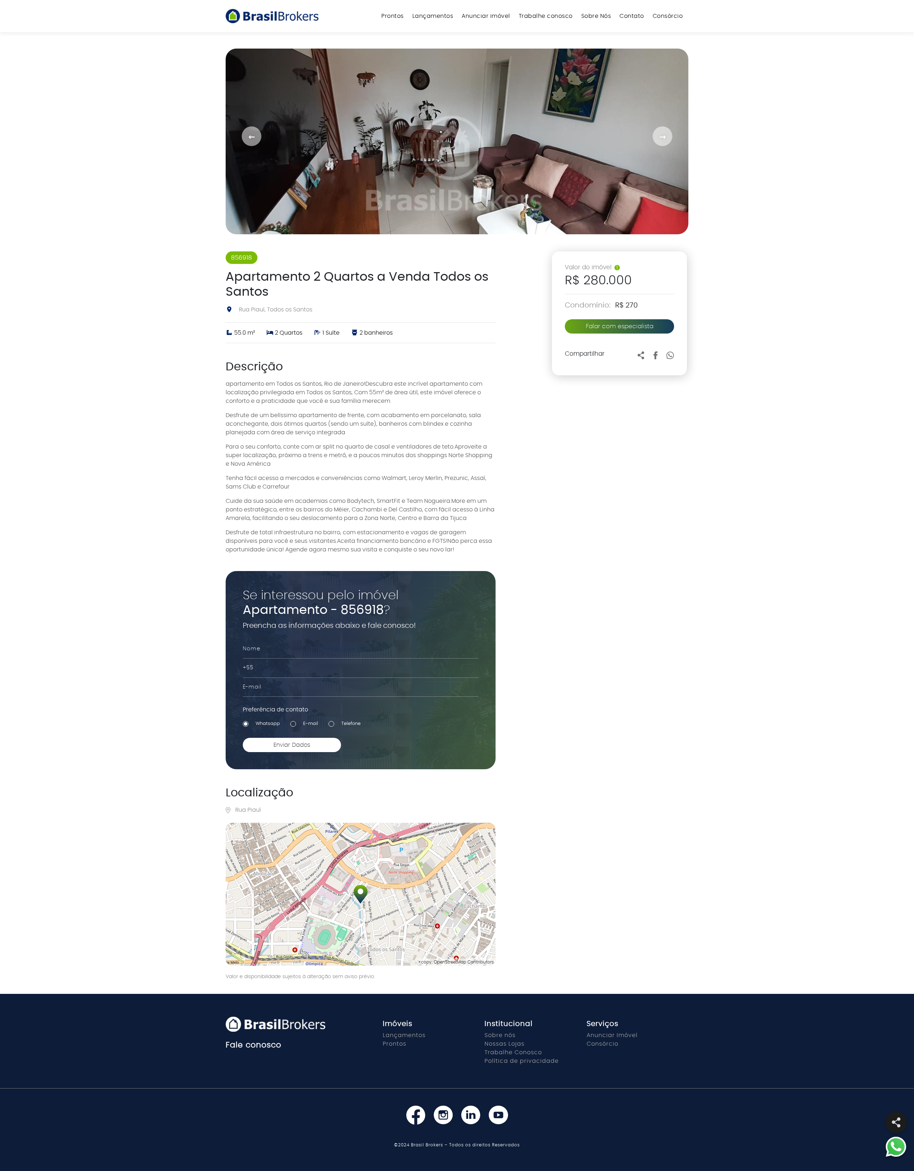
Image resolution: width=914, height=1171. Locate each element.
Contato (631, 16)
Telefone (351, 723)
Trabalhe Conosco (513, 1052)
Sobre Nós (596, 16)
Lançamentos (432, 16)
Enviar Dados (291, 745)
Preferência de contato (275, 709)
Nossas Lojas (504, 1044)
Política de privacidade (521, 1061)
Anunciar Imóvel (612, 1035)
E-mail (310, 723)
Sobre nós (500, 1035)
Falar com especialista (619, 326)
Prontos (392, 16)
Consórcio (668, 16)
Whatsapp (268, 723)
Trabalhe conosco (546, 16)
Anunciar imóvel (486, 16)
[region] (361, 894)
